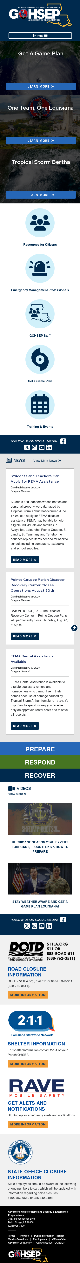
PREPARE (40, 748)
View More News (45, 460)
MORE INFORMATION (28, 995)
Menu (38, 36)
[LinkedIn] (50, 447)
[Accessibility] (74, 628)
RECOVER (40, 775)
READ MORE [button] (23, 560)
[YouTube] (42, 447)
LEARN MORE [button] (39, 86)
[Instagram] (35, 447)
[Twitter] (28, 447)
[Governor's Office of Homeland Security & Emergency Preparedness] (41, 15)
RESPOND (40, 762)
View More (15, 793)
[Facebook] (63, 441)
